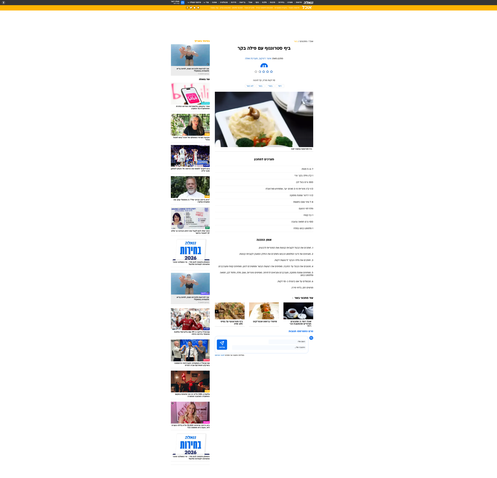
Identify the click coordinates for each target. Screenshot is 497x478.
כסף (257, 2)
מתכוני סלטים (237, 8)
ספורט (290, 2)
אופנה (214, 2)
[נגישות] (3, 2)
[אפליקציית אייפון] (194, 7)
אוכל (250, 2)
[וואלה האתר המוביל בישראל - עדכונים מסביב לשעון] (308, 2)
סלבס (264, 2)
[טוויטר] (191, 7)
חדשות (299, 2)
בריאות (242, 2)
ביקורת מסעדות (281, 8)
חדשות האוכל (294, 8)
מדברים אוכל (249, 8)
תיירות (233, 2)
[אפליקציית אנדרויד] (198, 7)
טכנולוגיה (224, 2)
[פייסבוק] (187, 7)
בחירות (281, 2)
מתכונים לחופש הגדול (264, 8)
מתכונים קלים (225, 8)
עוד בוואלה (204, 79)
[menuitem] (297, 2)
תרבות (272, 2)
